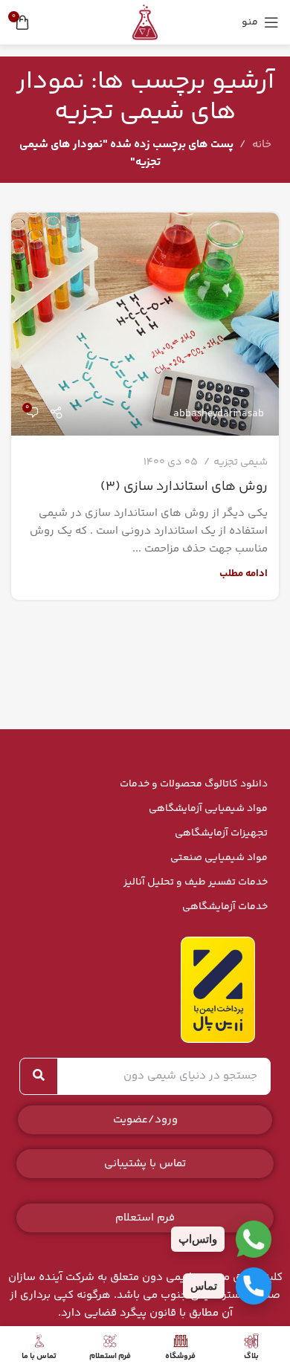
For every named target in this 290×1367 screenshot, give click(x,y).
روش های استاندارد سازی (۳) (184, 486)
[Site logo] (145, 21)
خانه (261, 144)
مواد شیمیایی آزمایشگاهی (208, 809)
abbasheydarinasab (218, 414)
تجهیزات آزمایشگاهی (221, 833)
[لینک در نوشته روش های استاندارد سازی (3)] (145, 324)
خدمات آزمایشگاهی (225, 907)
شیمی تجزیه (240, 462)
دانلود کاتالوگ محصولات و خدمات (194, 784)
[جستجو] (38, 1076)
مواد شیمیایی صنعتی (219, 858)
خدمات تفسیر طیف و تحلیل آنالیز (195, 882)
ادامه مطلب (243, 573)
